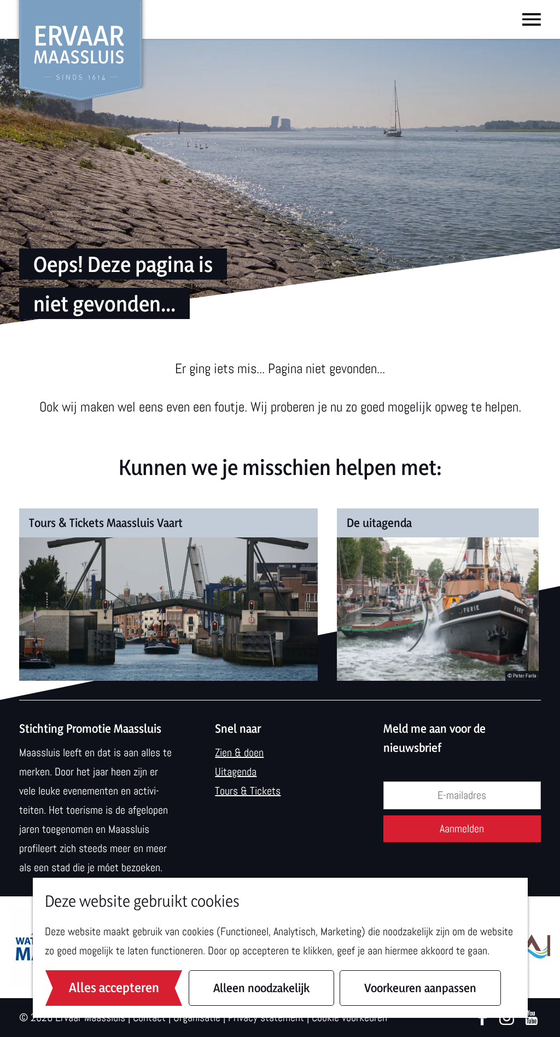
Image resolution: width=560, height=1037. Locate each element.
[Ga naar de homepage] (80, 50)
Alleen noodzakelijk (261, 988)
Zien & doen (239, 752)
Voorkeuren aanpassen (420, 988)
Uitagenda (235, 771)
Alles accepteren (114, 987)
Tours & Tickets (248, 791)
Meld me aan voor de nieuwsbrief (434, 738)
